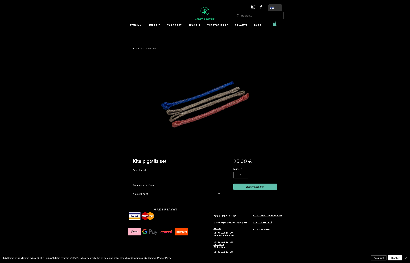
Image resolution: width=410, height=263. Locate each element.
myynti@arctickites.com (230, 223)
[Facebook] (261, 7)
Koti (135, 48)
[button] (275, 23)
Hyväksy (395, 257)
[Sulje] (406, 257)
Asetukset (379, 257)
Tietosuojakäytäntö (267, 216)
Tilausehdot (262, 229)
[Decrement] (236, 175)
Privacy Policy (164, 257)
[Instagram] (253, 7)
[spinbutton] (240, 175)
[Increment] (245, 175)
